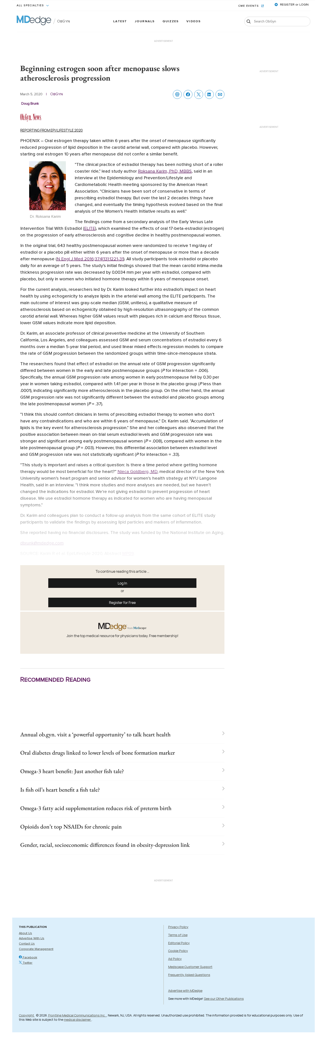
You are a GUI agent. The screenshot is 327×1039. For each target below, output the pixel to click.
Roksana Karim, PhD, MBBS (165, 171)
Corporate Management (36, 949)
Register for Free (122, 602)
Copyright (27, 1015)
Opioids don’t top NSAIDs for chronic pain (71, 826)
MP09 (128, 553)
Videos (193, 21)
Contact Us (27, 943)
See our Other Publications (224, 998)
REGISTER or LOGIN (294, 4)
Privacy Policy (178, 927)
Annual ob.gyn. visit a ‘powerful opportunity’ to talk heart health (95, 734)
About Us (25, 933)
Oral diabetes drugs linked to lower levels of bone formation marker (97, 752)
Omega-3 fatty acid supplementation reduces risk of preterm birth (96, 808)
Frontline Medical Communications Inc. (77, 1015)
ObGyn (63, 21)
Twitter (27, 962)
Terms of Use (178, 935)
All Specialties (31, 5)
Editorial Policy (179, 943)
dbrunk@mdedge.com (42, 543)
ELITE (89, 228)
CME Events (249, 6)
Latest (120, 21)
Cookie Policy (178, 951)
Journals (145, 21)
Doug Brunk (30, 103)
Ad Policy (175, 959)
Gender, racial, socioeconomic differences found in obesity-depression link (105, 845)
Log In (122, 583)
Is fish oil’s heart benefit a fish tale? (60, 789)
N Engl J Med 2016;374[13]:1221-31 (90, 259)
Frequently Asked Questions (189, 975)
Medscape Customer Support (190, 967)
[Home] (34, 21)
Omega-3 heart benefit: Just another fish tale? (72, 771)
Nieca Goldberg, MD (137, 471)
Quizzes (171, 21)
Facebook (29, 957)
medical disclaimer (77, 1019)
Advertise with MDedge (185, 990)
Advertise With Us (31, 938)
